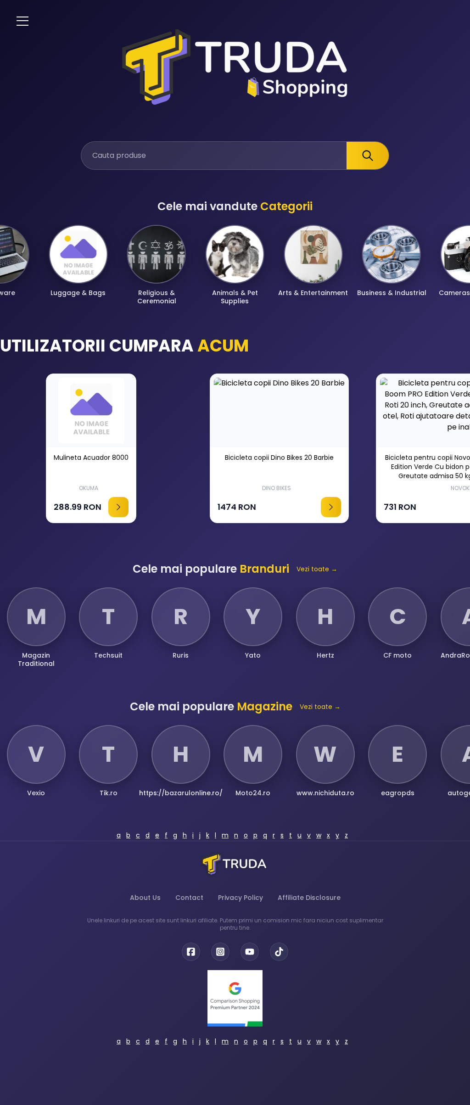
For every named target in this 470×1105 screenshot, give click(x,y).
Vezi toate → (317, 569)
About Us (145, 897)
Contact (189, 897)
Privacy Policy (240, 897)
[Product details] (143, 507)
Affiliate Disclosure (309, 897)
